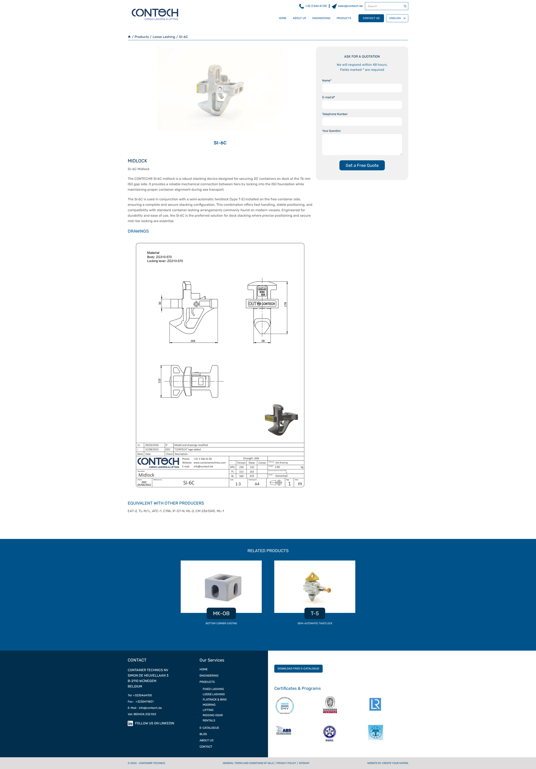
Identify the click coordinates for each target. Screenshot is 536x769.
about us (299, 18)
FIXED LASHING (213, 689)
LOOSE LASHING (214, 694)
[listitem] (221, 595)
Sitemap (304, 763)
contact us (371, 18)
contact (206, 746)
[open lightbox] (220, 365)
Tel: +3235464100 (140, 695)
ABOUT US (207, 740)
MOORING (209, 705)
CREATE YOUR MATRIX (395, 763)
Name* (326, 80)
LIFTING (208, 710)
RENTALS (209, 720)
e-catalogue (209, 728)
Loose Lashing (164, 37)
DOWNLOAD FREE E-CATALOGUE (298, 668)
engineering (321, 18)
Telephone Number (335, 114)
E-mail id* (328, 97)
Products (142, 37)
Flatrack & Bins (215, 699)
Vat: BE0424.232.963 (142, 714)
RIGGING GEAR (213, 715)
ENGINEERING (209, 675)
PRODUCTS (207, 682)
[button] (397, 18)
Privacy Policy (286, 763)
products (344, 18)
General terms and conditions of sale (248, 763)
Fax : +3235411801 (140, 701)
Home (282, 18)
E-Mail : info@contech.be (145, 708)
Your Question (331, 131)
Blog (203, 734)
